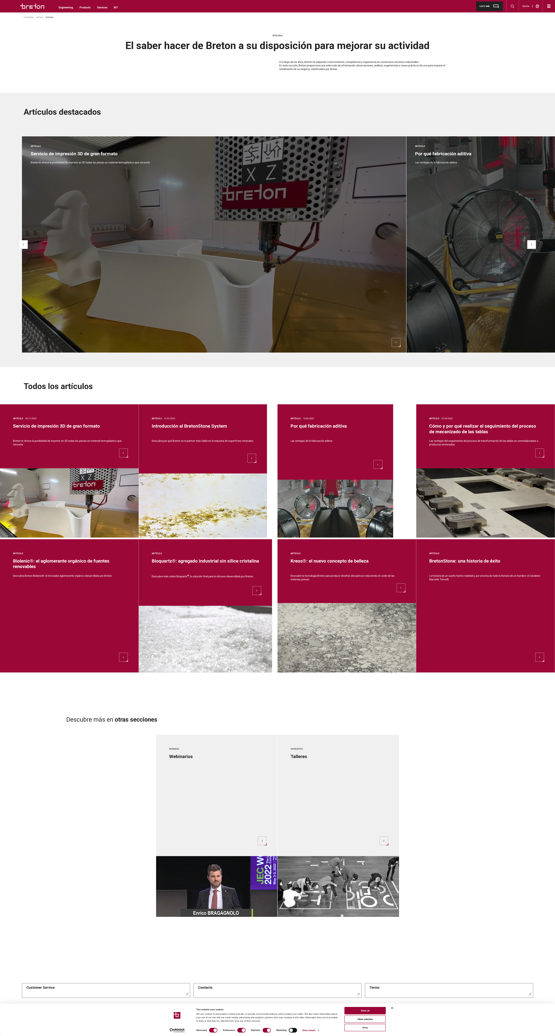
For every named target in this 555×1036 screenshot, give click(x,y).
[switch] (241, 1030)
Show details (309, 1030)
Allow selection (365, 1019)
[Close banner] (392, 1008)
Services (102, 7)
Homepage (29, 17)
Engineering (66, 7)
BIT (116, 7)
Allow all (365, 1010)
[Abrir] (549, 6)
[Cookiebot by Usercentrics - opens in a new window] (177, 1030)
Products (84, 7)
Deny (365, 1027)
